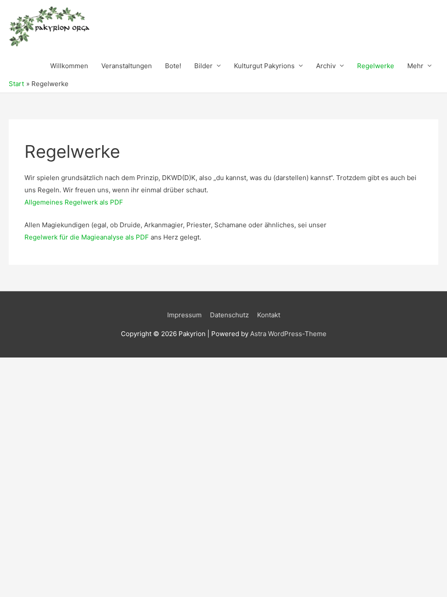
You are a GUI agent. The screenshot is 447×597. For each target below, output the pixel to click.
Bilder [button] (203, 66)
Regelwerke (375, 66)
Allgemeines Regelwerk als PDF (73, 202)
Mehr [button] (415, 66)
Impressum (184, 315)
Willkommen (69, 66)
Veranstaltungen (126, 66)
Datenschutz (229, 315)
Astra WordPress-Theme (288, 334)
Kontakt (268, 315)
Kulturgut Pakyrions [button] (264, 66)
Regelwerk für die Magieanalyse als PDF (86, 237)
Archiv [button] (326, 66)
